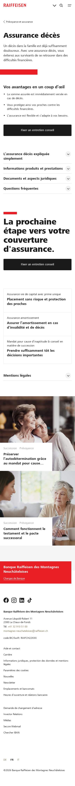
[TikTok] (29, 600)
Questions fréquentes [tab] (20, 188)
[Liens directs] (54, 5)
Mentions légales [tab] (17, 375)
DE (4, 759)
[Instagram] (14, 600)
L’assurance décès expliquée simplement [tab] (26, 156)
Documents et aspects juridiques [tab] (30, 178)
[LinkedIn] (21, 600)
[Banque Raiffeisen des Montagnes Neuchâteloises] (15, 5)
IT (18, 759)
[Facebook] (6, 600)
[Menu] (69, 5)
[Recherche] (61, 5)
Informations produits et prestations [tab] (33, 168)
